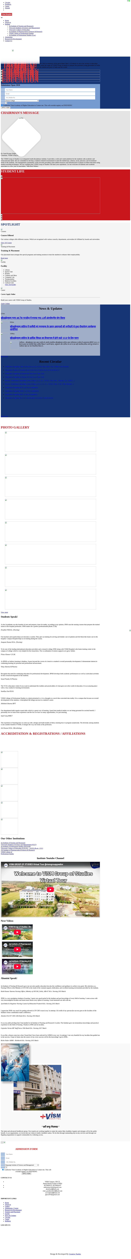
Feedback (8, 4)
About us (8, 22)
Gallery (7, 1206)
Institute (7, 24)
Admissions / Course (11, 1208)
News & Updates (10, 1215)
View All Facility (10, 284)
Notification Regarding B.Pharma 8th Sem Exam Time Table (24, 373)
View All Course (6, 243)
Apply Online (5, 303)
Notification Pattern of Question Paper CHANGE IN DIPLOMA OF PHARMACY (32, 370)
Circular (7, 2)
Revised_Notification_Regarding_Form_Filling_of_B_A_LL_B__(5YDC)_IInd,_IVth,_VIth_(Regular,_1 (39, 384)
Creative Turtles (75, 1254)
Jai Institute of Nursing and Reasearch (21, 26)
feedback (8, 1221)
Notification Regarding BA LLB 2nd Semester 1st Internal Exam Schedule (29, 398)
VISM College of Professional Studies (21, 33)
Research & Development (13, 39)
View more (4, 612)
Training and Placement (12, 1212)
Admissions (8, 37)
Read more (4, 258)
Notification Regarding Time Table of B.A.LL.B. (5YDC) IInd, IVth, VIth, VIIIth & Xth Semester (37, 366)
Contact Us (8, 41)
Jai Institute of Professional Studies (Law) (22, 35)
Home (7, 20)
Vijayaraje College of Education (19, 30)
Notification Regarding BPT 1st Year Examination (21, 394)
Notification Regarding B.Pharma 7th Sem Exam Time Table (24, 377)
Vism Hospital (6, 14)
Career (7, 6)
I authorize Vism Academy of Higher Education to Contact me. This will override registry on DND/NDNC (37, 105)
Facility (7, 1214)
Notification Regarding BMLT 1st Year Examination (22, 391)
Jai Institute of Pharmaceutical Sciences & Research (25, 31)
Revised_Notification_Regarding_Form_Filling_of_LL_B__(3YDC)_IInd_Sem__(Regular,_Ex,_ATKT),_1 (40, 380)
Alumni (7, 8)
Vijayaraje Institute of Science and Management (24, 28)
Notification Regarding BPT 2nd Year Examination (21, 387)
